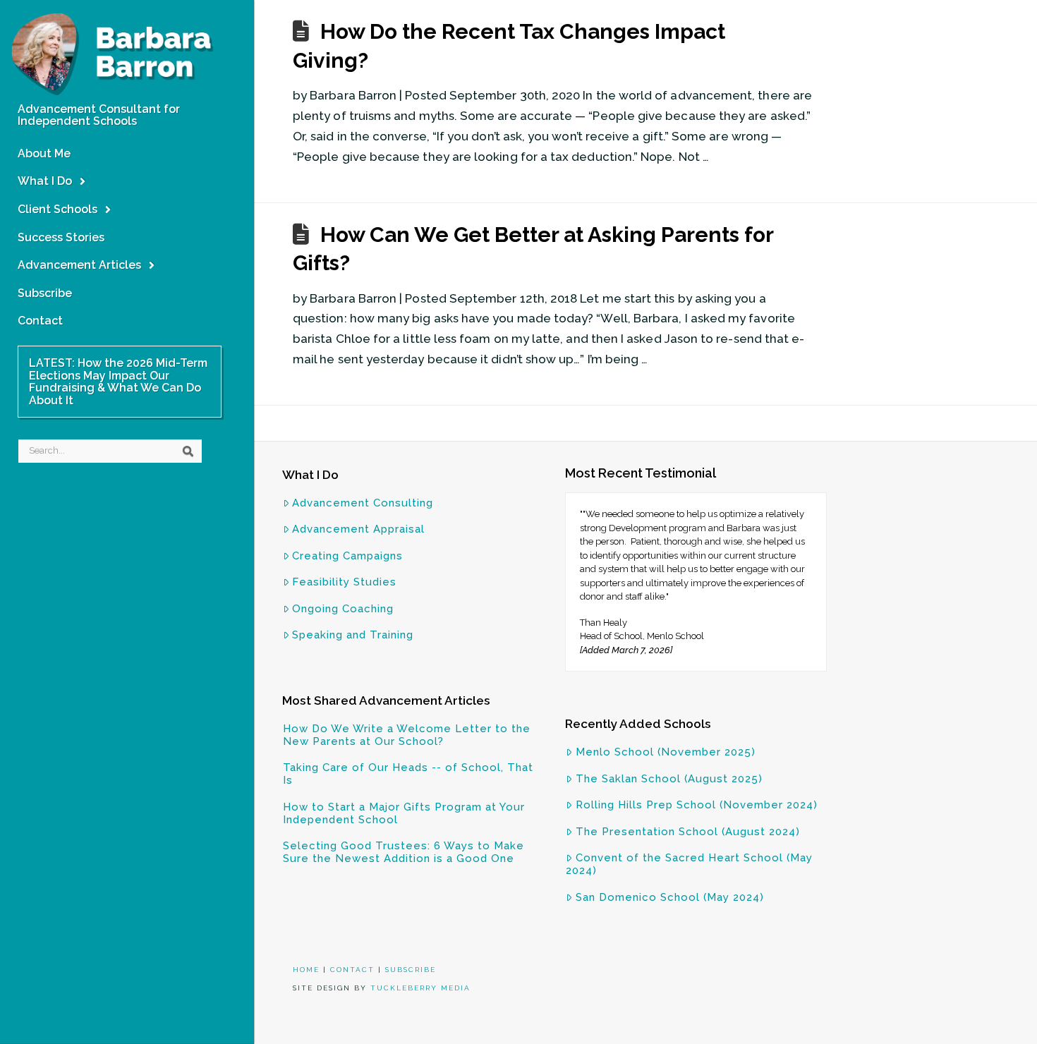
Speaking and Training (352, 635)
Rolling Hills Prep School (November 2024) (697, 805)
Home (306, 969)
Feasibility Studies (344, 582)
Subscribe (410, 969)
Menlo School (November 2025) (666, 752)
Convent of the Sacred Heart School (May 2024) (689, 864)
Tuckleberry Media (420, 988)
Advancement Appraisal (358, 529)
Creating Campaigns (347, 556)
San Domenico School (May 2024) (670, 897)
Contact (352, 969)
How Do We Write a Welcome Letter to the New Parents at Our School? (406, 735)
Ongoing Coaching (343, 608)
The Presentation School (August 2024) (688, 831)
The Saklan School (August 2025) (669, 778)
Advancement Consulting (362, 503)
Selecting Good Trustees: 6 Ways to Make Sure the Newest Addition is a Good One (403, 852)
